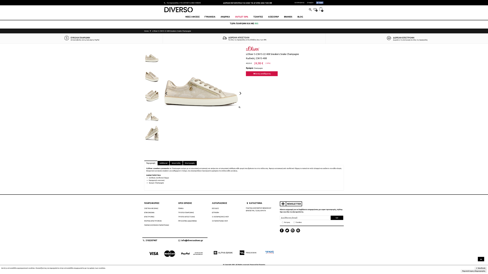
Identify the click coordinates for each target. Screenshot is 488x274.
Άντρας (287, 222)
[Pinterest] (298, 231)
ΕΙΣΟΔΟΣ (215, 208)
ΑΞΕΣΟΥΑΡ (273, 17)
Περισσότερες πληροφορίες (473, 271)
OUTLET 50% (241, 17)
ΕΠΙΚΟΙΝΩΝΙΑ (149, 212)
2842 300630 (196, 3)
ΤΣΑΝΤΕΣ (258, 17)
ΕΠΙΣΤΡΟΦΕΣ (149, 217)
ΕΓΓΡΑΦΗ (215, 212)
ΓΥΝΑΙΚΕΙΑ (209, 17)
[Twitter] (287, 231)
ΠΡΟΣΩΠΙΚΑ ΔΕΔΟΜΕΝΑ (187, 221)
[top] (481, 259)
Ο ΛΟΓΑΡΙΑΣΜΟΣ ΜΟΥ (220, 217)
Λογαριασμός (299, 2)
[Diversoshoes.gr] (178, 9)
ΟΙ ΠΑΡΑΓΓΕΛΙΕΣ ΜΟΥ (220, 221)
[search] (310, 9)
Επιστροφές (190, 163)
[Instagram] (293, 231)
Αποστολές (176, 163)
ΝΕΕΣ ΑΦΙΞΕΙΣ (192, 17)
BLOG (300, 17)
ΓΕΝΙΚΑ (181, 208)
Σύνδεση (310, 2)
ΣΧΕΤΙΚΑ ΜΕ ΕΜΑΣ (151, 208)
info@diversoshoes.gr (192, 240)
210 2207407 (184, 3)
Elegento (262, 264)
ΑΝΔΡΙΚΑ (225, 17)
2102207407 (151, 240)
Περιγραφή (150, 163)
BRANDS (288, 17)
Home (146, 31)
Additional (163, 163)
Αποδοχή (481, 268)
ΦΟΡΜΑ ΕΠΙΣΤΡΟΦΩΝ (153, 221)
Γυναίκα (299, 222)
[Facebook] (282, 231)
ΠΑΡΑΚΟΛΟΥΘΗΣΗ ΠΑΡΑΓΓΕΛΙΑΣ (156, 225)
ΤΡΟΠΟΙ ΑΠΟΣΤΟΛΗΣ (186, 217)
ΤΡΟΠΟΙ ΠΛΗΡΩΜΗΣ (186, 212)
